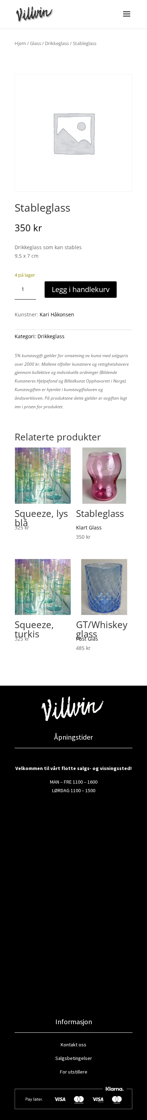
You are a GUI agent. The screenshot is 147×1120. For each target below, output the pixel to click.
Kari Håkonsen (57, 314)
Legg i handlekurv (81, 289)
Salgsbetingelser (73, 1058)
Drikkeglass (57, 43)
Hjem (20, 43)
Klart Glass (89, 527)
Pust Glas (87, 638)
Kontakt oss (73, 1044)
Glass (35, 43)
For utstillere (73, 1072)
